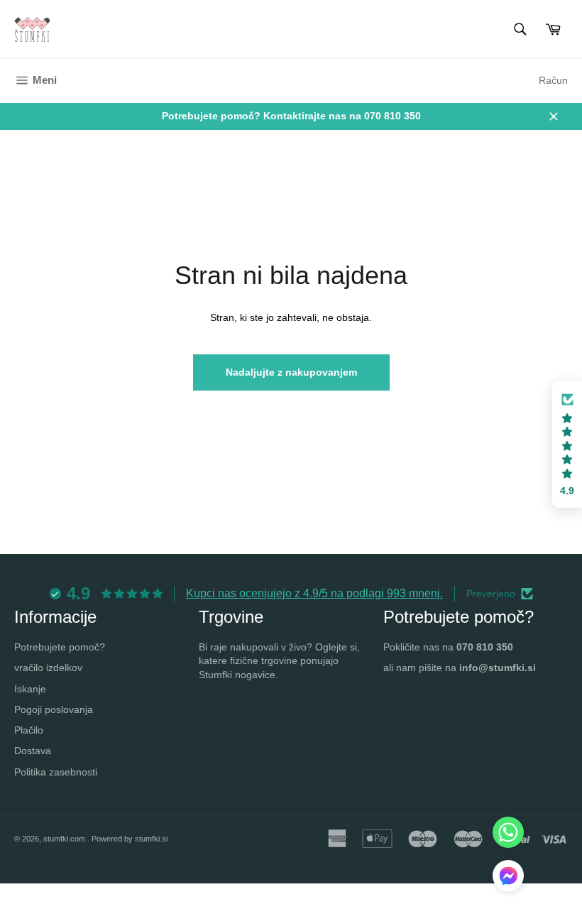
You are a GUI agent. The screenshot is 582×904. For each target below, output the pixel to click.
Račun (553, 80)
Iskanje (30, 689)
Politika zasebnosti (55, 772)
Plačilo (28, 730)
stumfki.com (65, 838)
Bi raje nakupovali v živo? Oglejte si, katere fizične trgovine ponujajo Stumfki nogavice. (279, 660)
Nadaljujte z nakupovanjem (291, 372)
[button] (567, 444)
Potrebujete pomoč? (59, 647)
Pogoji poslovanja (53, 709)
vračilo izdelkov (48, 667)
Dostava (32, 750)
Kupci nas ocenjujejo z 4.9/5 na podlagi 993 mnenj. (314, 593)
